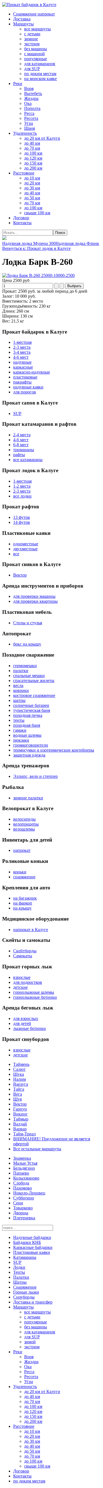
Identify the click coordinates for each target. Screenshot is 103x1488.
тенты (18, 720)
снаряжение (24, 876)
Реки (17, 83)
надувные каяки (28, 387)
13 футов (21, 517)
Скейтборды (25, 950)
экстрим (32, 43)
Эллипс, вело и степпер (35, 776)
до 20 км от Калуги (42, 138)
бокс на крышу (27, 644)
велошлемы (24, 829)
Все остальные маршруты (37, 1148)
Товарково (23, 1208)
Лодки (19, 1267)
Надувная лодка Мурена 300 (28, 243)
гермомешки (25, 665)
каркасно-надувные (31, 372)
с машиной (34, 53)
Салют (19, 1069)
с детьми (32, 33)
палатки (20, 670)
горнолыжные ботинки (35, 997)
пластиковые (25, 377)
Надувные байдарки (32, 1237)
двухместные (25, 548)
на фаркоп (22, 903)
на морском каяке (40, 78)
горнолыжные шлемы (33, 992)
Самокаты (22, 955)
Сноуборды (24, 1297)
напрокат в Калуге (30, 929)
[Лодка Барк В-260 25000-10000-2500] (38, 275)
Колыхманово (26, 1178)
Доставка (21, 19)
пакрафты (22, 382)
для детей (22, 1023)
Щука (18, 1074)
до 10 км (32, 178)
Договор (21, 217)
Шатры (20, 1282)
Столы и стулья (27, 622)
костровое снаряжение (34, 695)
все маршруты (37, 29)
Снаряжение (25, 1287)
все (16, 553)
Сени (18, 1203)
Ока (28, 103)
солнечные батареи (31, 705)
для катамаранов (39, 63)
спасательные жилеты (33, 680)
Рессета (31, 118)
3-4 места (21, 352)
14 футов (21, 522)
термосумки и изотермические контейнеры (53, 750)
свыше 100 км (37, 212)
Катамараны (24, 1257)
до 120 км (33, 158)
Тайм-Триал (24, 1134)
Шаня (29, 128)
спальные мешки (29, 675)
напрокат (21, 850)
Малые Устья (25, 1163)
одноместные (25, 543)
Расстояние (23, 173)
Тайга (18, 1089)
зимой (30, 1341)
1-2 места (21, 486)
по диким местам (40, 73)
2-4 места (21, 434)
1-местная (22, 342)
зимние (31, 38)
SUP (17, 413)
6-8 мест (21, 444)
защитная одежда (29, 755)
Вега (17, 1094)
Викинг (20, 1114)
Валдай (20, 1124)
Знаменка (22, 1158)
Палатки (21, 1277)
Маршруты (23, 24)
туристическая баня (31, 710)
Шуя (17, 1099)
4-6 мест (21, 357)
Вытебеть (33, 93)
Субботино (23, 1198)
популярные (35, 58)
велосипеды (24, 819)
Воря (29, 88)
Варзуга (20, 1084)
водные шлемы (27, 735)
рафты (19, 454)
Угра (28, 123)
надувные (22, 362)
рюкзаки (21, 740)
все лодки (22, 496)
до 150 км (33, 163)
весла (18, 685)
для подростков (27, 982)
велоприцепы (26, 824)
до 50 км (32, 197)
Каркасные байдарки (32, 1247)
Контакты (22, 222)
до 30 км (32, 188)
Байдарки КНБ (27, 1242)
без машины (35, 48)
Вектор (20, 575)
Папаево (21, 1173)
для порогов (24, 392)
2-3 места (21, 347)
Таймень (21, 1064)
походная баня (26, 725)
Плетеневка (24, 1217)
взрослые (21, 977)
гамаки (19, 730)
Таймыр (20, 1119)
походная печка (27, 715)
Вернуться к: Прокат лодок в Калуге (36, 248)
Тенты (19, 1272)
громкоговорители (30, 745)
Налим (19, 1079)
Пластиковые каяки (31, 1252)
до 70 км (32, 148)
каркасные (23, 367)
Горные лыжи (26, 1292)
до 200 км (33, 168)
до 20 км (32, 183)
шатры (19, 700)
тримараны (23, 449)
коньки (19, 871)
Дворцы (20, 1213)
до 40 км (32, 143)
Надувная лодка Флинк (77, 243)
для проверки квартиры (35, 601)
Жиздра (31, 98)
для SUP (32, 68)
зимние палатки (28, 797)
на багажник (25, 898)
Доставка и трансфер (32, 1302)
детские (20, 987)
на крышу (22, 908)
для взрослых (25, 1018)
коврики (21, 690)
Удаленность (25, 133)
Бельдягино (24, 1168)
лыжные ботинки (29, 1028)
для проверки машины (34, 596)
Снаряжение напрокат (34, 14)
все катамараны (28, 459)
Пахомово (22, 1188)
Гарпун (20, 1109)
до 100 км (33, 153)
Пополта (32, 108)
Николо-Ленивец (29, 1193)
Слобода (21, 1183)
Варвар (20, 1129)
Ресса (29, 113)
